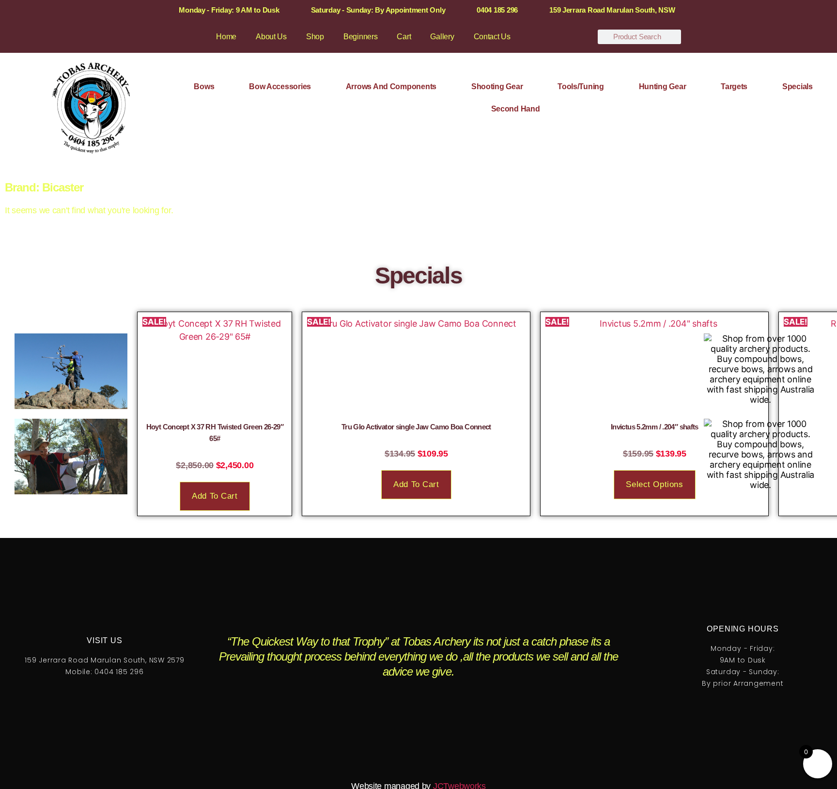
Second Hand (515, 109)
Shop (315, 36)
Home (226, 36)
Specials (797, 86)
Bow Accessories (280, 86)
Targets (734, 86)
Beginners (360, 36)
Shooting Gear (497, 86)
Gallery (442, 36)
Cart (404, 36)
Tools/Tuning (581, 86)
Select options (654, 484)
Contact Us (492, 36)
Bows (204, 86)
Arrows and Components (391, 86)
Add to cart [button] (214, 496)
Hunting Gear (662, 86)
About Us (271, 36)
